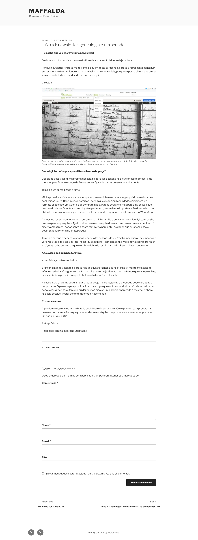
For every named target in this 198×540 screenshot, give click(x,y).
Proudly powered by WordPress (103, 532)
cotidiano (52, 348)
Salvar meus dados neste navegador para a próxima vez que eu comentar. (88, 473)
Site (44, 457)
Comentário (50, 383)
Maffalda (47, 10)
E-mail (46, 441)
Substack (80, 330)
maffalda (66, 40)
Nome (46, 425)
